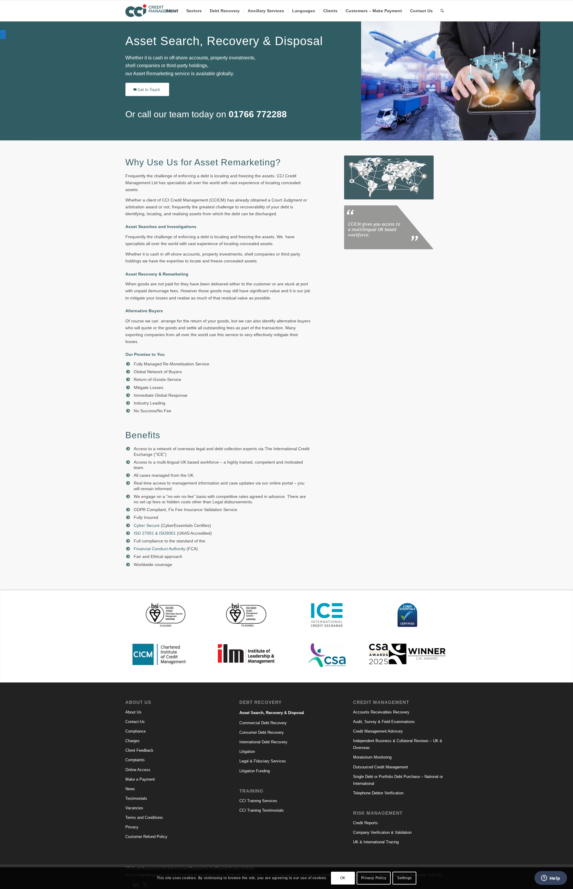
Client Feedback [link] (139, 750)
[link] (3, 34)
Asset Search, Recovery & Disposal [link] (271, 712)
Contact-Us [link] (135, 721)
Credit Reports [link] (365, 823)
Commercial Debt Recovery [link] (263, 723)
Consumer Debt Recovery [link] (261, 732)
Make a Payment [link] (140, 779)
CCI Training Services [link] (258, 801)
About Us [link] (133, 712)
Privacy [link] (131, 827)
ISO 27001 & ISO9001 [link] (155, 533)
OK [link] (343, 878)
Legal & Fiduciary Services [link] (262, 761)
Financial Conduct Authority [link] (159, 548)
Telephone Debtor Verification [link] (378, 793)
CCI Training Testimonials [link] (261, 810)
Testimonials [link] (136, 798)
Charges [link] (132, 741)
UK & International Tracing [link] (376, 842)
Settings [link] (404, 878)
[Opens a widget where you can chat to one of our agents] (550, 878)
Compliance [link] (135, 731)
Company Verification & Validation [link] (382, 832)
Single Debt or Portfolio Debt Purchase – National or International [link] (398, 780)
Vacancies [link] (134, 808)
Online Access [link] (137, 770)
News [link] (130, 789)
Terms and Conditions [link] (144, 817)
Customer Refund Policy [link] (146, 836)
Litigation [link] (247, 751)
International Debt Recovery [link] (263, 742)
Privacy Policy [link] (373, 878)
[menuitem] (172, 10)
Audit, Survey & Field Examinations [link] (384, 721)
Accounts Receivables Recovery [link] (381, 712)
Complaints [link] (135, 760)
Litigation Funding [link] (254, 771)
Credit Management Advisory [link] (378, 731)
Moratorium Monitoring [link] (372, 757)
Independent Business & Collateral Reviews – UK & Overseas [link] (397, 744)
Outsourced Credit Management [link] (380, 767)
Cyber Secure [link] (147, 525)
